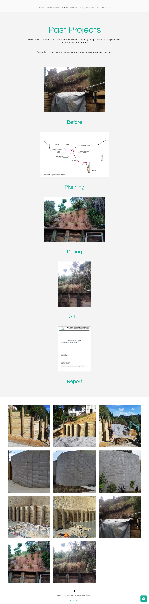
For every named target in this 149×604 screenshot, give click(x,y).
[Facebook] (74, 591)
